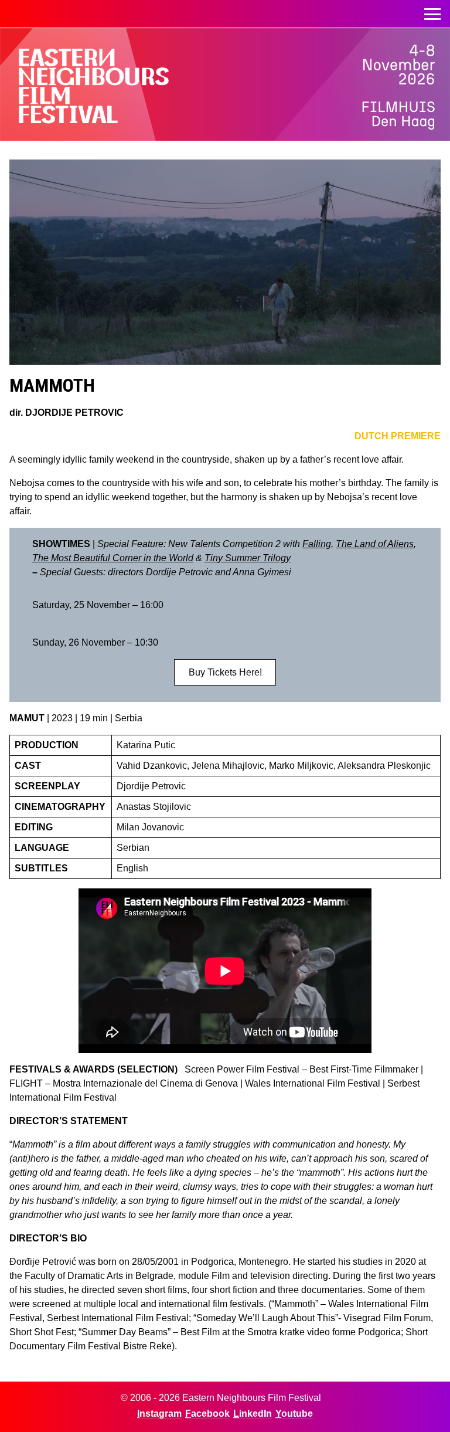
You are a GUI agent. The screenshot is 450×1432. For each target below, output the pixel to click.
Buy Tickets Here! (225, 672)
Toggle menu (432, 14)
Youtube (294, 1414)
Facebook (207, 1414)
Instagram (159, 1414)
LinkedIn (252, 1414)
